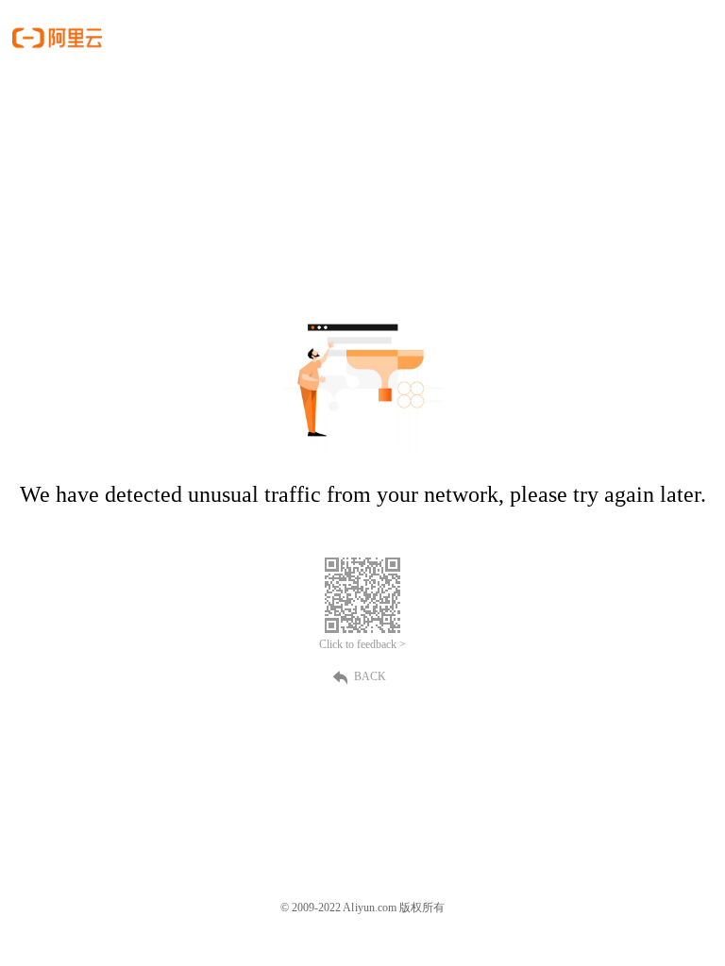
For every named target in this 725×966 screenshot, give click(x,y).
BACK (370, 676)
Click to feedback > (362, 644)
